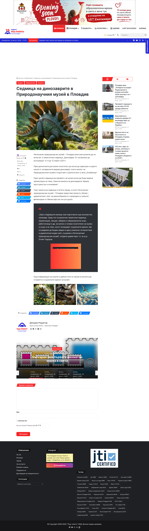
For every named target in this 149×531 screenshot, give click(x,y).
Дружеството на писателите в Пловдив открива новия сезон (122, 135)
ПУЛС (118, 501)
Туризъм (92, 511)
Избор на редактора (96, 491)
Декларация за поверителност (27, 473)
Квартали (99, 494)
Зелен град (125, 487)
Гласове (81, 484)
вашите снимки (97, 515)
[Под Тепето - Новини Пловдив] (14, 31)
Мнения (81, 498)
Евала (104, 484)
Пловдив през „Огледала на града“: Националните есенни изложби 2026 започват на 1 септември (57, 360)
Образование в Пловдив (86, 501)
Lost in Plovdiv (129, 28)
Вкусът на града (98, 480)
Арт (57, 349)
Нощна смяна (123, 498)
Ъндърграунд (82, 515)
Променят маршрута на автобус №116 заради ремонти (123, 106)
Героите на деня (124, 480)
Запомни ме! (22, 421)
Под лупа (81, 505)
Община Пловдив (105, 501)
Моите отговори (95, 498)
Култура (124, 494)
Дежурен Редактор (38, 323)
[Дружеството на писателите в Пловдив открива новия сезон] (108, 135)
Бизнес (103, 477)
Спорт (95, 508)
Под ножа (108, 505)
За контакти (20, 464)
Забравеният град (98, 487)
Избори (81, 491)
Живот (115, 484)
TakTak (18, 461)
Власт (111, 480)
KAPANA (142, 28)
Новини (60, 28)
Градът (20, 83)
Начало (20, 78)
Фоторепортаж (120, 511)
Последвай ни (60, 465)
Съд (121, 508)
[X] (36, 329)
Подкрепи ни (21, 470)
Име (17, 412)
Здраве (116, 28)
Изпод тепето (113, 491)
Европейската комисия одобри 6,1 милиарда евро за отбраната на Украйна (123, 120)
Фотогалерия (105, 511)
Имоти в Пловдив (84, 494)
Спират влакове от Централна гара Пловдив (54, 40)
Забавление (28, 78)
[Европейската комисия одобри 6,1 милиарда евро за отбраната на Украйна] (108, 118)
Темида (81, 511)
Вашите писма (83, 480)
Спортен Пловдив (109, 508)
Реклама (19, 458)
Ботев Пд (114, 477)
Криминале (111, 494)
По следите (120, 505)
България (126, 477)
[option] (57, 358)
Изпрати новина (22, 467)
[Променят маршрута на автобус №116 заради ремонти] (108, 106)
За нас (18, 455)
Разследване (83, 508)
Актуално (82, 477)
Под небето (94, 505)
